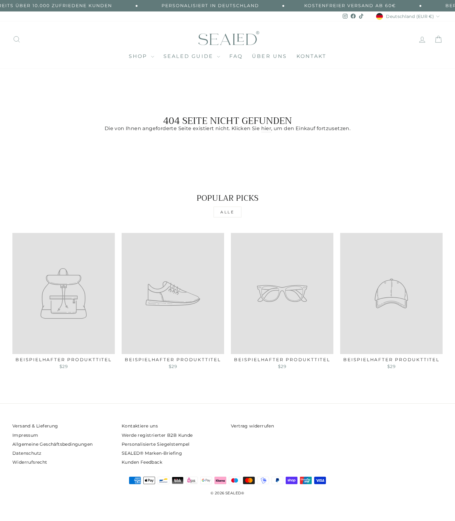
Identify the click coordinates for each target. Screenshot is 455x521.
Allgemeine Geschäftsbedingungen (52, 444)
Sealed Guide (189, 56)
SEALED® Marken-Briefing (152, 453)
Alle (227, 212)
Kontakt (311, 56)
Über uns (269, 56)
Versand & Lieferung (35, 425)
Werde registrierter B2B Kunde (157, 435)
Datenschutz (26, 453)
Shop (139, 56)
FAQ (236, 56)
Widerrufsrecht (29, 462)
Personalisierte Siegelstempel (156, 444)
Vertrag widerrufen (252, 425)
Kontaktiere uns (140, 425)
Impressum (25, 435)
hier (266, 128)
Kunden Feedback (142, 462)
